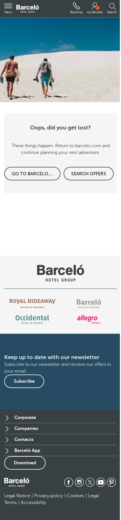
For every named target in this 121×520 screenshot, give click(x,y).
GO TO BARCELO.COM (36, 173)
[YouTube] (100, 482)
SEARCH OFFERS (88, 173)
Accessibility (33, 502)
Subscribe (24, 381)
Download (25, 462)
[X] (90, 482)
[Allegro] (88, 319)
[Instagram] (79, 482)
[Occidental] (32, 319)
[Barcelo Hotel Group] (16, 482)
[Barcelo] (88, 303)
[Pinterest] (111, 482)
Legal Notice (17, 495)
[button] (8, 8)
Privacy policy (48, 495)
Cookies (75, 495)
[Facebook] (68, 482)
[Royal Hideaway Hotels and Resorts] (32, 303)
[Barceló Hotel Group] (27, 9)
